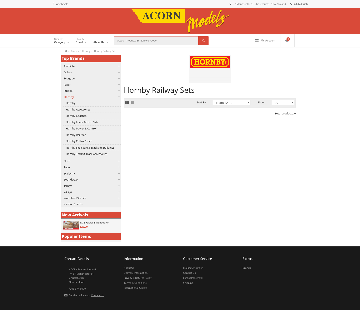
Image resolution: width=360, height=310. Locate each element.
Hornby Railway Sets (105, 51)
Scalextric (69, 173)
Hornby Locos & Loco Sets (82, 122)
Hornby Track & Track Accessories (86, 154)
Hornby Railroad (76, 135)
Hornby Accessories (78, 109)
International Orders (135, 288)
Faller (67, 85)
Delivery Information (136, 273)
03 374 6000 (78, 288)
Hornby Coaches (76, 116)
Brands (75, 51)
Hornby (86, 51)
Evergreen (70, 78)
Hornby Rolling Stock (79, 141)
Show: (261, 102)
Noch (67, 161)
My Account (268, 40)
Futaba (68, 91)
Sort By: (201, 102)
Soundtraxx (71, 179)
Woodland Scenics (75, 198)
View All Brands (73, 204)
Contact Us (97, 295)
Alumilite (69, 66)
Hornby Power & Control (81, 128)
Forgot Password (192, 278)
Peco (67, 167)
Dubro (68, 72)
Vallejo (68, 192)
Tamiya (68, 186)
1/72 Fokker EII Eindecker (94, 222)
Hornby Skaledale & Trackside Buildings (90, 147)
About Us (129, 268)
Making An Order (193, 268)
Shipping (188, 283)
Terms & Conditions (135, 283)
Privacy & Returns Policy (137, 278)
